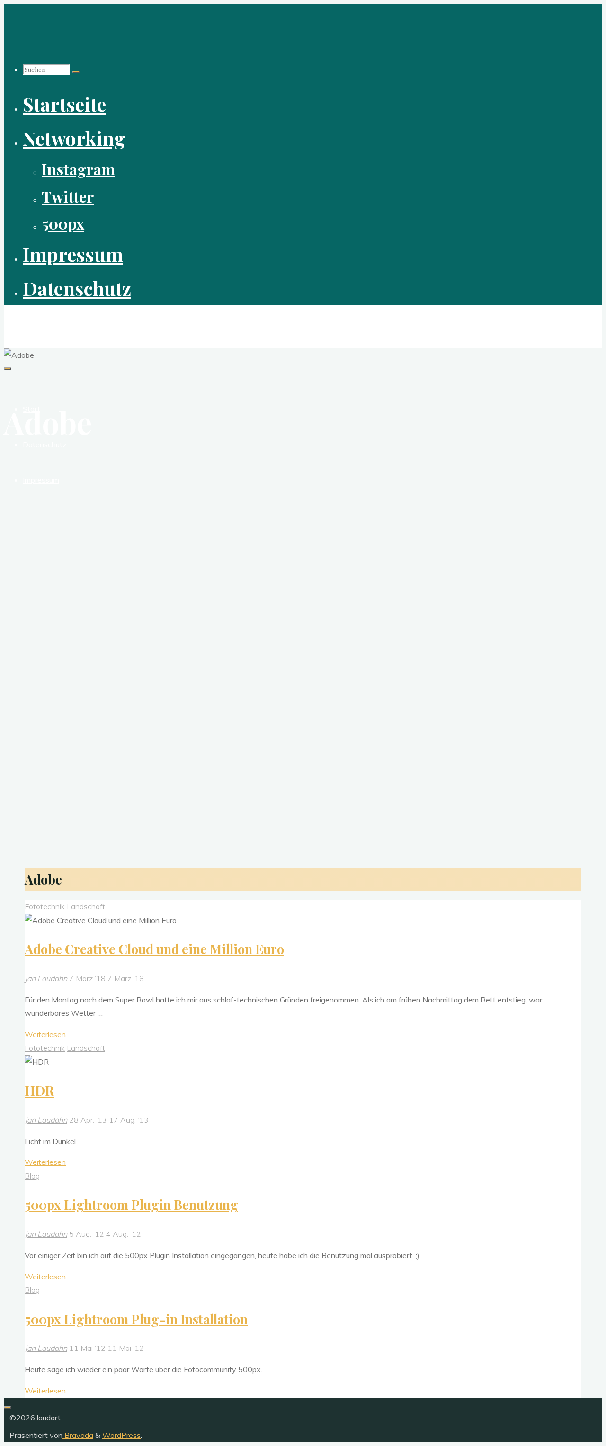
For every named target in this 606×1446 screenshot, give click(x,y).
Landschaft (86, 906)
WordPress (121, 1435)
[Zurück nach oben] (7, 1407)
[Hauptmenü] (7, 368)
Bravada (77, 1435)
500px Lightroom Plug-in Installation (136, 1319)
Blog (32, 1175)
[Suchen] (76, 72)
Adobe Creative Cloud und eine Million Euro (154, 949)
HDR (39, 1090)
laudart (22, 321)
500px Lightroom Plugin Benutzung (131, 1204)
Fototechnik (45, 906)
